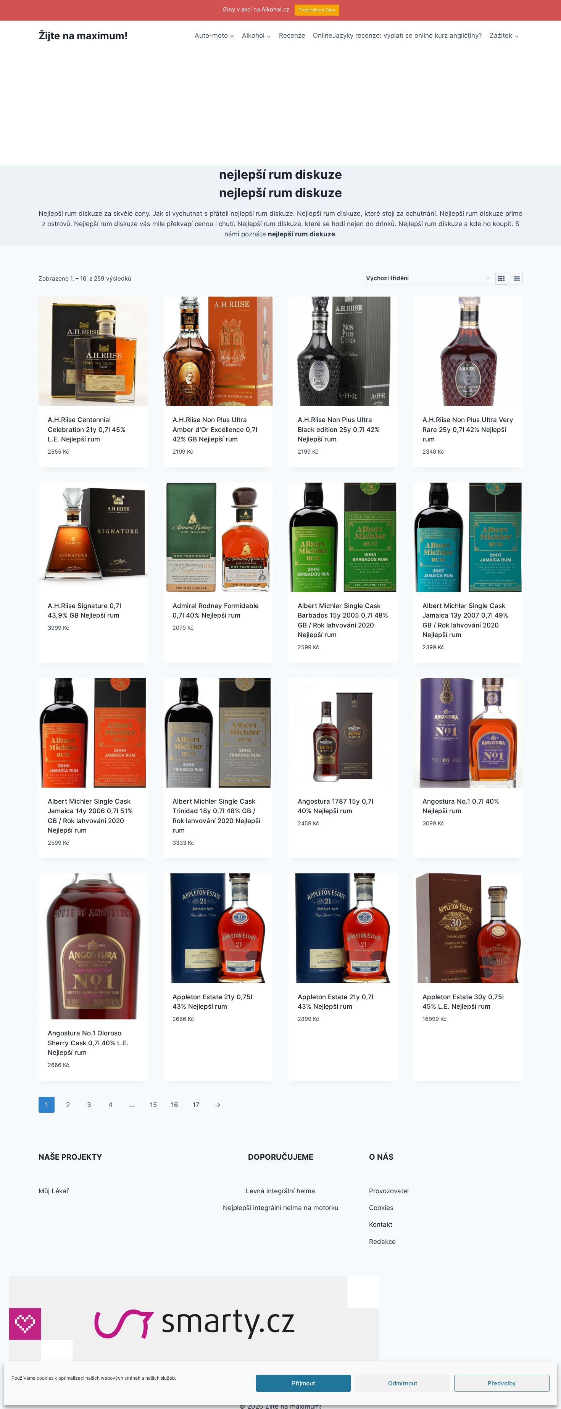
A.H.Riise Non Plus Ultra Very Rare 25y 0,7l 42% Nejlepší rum (467, 429)
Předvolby (502, 1383)
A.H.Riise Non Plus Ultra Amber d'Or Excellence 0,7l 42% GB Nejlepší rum (214, 429)
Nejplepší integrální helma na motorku (281, 1208)
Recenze (292, 35)
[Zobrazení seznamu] (517, 278)
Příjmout (303, 1383)
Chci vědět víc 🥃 (74, 650)
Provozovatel (389, 1191)
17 (196, 1105)
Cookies (381, 1208)
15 (153, 1105)
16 (174, 1105)
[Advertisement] (280, 108)
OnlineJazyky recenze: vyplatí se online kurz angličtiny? (397, 35)
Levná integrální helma (280, 1191)
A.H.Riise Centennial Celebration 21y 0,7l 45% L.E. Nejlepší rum (87, 429)
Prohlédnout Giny (316, 10)
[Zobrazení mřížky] (501, 278)
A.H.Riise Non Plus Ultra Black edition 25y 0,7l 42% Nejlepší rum (339, 429)
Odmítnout (403, 1383)
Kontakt (380, 1224)
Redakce (382, 1241)
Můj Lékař (54, 1191)
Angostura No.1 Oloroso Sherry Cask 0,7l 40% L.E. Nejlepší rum (88, 1042)
